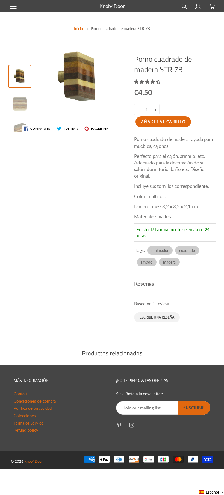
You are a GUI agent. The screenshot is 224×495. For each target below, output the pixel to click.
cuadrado (187, 250)
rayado (146, 262)
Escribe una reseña (157, 317)
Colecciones (25, 415)
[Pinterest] (119, 425)
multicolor (160, 250)
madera (169, 262)
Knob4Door (112, 6)
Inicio (78, 28)
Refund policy (26, 430)
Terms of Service (28, 423)
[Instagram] (131, 425)
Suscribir (194, 407)
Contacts (22, 393)
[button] (147, 81)
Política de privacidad (33, 408)
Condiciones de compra (35, 401)
